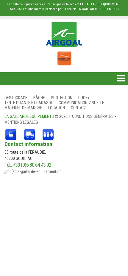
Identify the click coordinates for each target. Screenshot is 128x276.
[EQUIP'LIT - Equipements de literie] (64, 55)
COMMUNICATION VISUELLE (81, 102)
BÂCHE (39, 97)
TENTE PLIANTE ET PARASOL (28, 102)
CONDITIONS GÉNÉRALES (93, 116)
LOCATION (56, 107)
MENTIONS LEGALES (21, 122)
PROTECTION (61, 97)
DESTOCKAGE (15, 97)
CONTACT (79, 107)
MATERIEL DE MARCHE (23, 107)
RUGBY (84, 97)
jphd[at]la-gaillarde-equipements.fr (33, 171)
